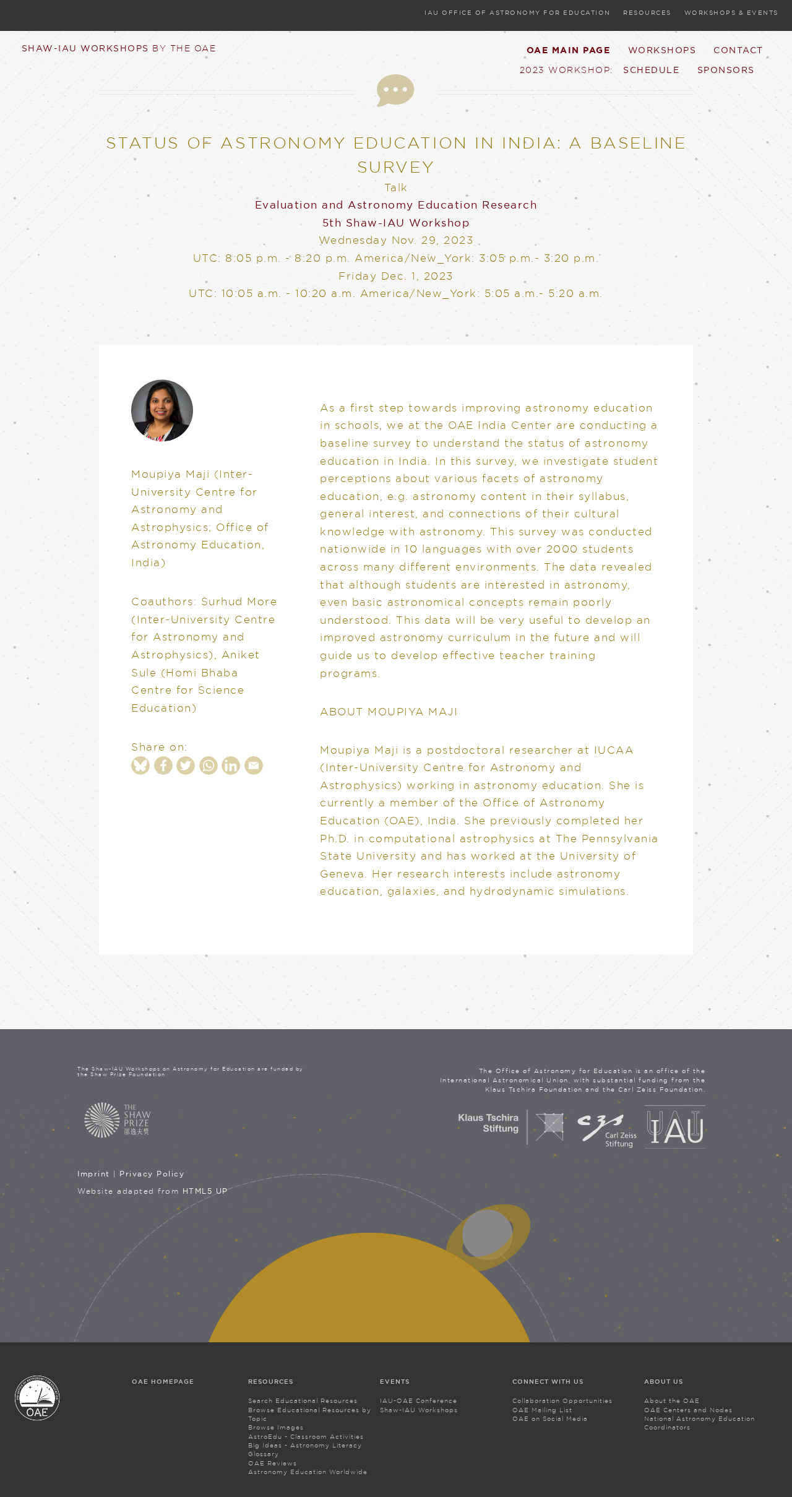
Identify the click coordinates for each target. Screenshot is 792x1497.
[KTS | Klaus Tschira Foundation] (511, 1146)
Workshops (662, 49)
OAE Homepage (163, 1381)
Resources (647, 12)
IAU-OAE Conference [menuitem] (418, 1400)
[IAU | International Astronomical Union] (675, 1146)
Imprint (93, 1174)
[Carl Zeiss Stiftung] (607, 1146)
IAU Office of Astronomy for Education (517, 12)
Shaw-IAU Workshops (119, 48)
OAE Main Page (569, 49)
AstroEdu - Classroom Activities (306, 1436)
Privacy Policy (151, 1174)
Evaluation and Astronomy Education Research (396, 204)
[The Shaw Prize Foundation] (192, 1120)
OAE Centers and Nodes (688, 1410)
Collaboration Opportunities (562, 1400)
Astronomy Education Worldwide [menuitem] (308, 1472)
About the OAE (672, 1400)
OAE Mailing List (542, 1410)
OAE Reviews (272, 1463)
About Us (663, 1381)
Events (395, 1381)
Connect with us (547, 1381)
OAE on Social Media (550, 1418)
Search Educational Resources (303, 1400)
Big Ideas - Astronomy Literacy (305, 1445)
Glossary (263, 1454)
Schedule (651, 69)
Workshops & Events (731, 12)
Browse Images (276, 1427)
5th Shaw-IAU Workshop (396, 222)
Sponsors (726, 69)
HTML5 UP (205, 1191)
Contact (738, 49)
